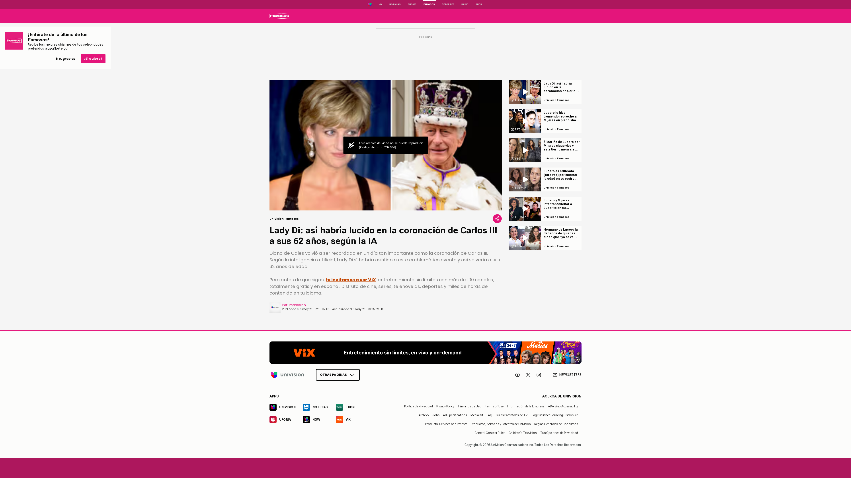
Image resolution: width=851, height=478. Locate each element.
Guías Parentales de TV (512, 415)
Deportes (448, 4)
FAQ (489, 415)
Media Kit (476, 415)
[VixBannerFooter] (425, 352)
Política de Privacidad (418, 406)
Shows (412, 4)
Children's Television (523, 432)
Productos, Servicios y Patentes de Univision (501, 424)
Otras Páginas (333, 374)
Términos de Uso (469, 406)
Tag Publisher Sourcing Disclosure (554, 415)
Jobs (435, 415)
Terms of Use (494, 406)
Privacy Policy (445, 406)
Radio (464, 4)
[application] (385, 145)
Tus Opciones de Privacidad (559, 432)
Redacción (297, 305)
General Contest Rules (489, 432)
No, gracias (65, 58)
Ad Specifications (455, 415)
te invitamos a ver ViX (351, 280)
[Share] (497, 218)
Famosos (429, 4)
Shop (479, 4)
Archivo (423, 415)
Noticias (395, 4)
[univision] (279, 16)
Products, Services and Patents (446, 424)
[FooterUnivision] (287, 374)
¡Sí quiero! (93, 58)
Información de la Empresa (526, 406)
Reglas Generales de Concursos (556, 424)
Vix (380, 4)
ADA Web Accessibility (563, 406)
